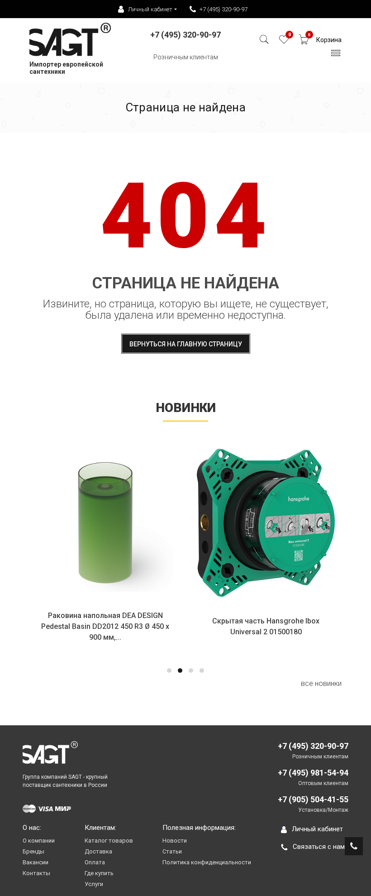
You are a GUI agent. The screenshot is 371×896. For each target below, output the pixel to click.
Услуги (94, 884)
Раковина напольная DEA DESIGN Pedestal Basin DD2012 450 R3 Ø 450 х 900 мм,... (105, 626)
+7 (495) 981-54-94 (313, 772)
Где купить (99, 873)
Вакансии (35, 862)
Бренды (33, 851)
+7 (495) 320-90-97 (223, 9)
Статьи (172, 851)
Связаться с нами (320, 847)
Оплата (95, 862)
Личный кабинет (317, 829)
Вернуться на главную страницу (185, 344)
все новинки (321, 683)
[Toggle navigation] (336, 55)
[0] (284, 42)
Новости (174, 840)
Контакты (36, 873)
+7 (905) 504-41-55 (313, 799)
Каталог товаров (109, 840)
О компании (39, 840)
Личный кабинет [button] (150, 9)
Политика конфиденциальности (206, 862)
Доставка (98, 851)
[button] (169, 670)
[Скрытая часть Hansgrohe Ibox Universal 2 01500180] (266, 522)
